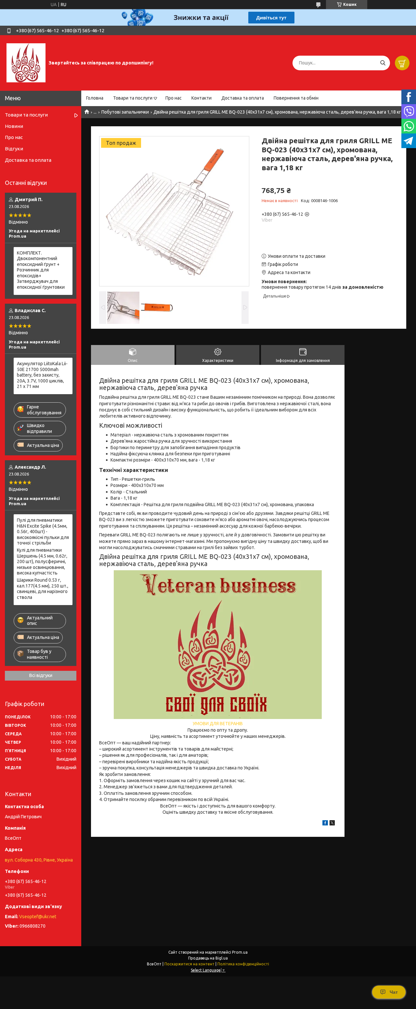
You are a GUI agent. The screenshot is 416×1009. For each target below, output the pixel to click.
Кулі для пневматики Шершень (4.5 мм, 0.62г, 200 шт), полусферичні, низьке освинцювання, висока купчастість (42, 561)
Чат (394, 992)
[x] (332, 823)
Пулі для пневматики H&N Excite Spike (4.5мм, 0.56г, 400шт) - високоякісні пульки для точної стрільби (43, 532)
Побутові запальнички (125, 112)
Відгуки (14, 148)
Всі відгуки (40, 675)
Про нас (173, 98)
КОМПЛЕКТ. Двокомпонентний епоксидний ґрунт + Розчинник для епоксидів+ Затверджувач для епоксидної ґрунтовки (41, 270)
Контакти (201, 98)
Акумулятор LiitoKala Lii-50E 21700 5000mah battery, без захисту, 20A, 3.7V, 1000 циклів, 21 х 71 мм (42, 375)
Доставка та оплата (242, 98)
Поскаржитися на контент (189, 964)
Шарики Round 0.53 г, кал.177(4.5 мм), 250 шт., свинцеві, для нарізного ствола (42, 588)
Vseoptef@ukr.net (37, 916)
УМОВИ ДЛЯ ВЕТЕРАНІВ (218, 723)
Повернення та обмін (296, 98)
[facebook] (325, 823)
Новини (14, 126)
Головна (94, 98)
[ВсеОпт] (26, 62)
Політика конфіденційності (243, 964)
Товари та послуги (132, 98)
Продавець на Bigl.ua (208, 958)
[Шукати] (382, 63)
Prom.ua (240, 952)
